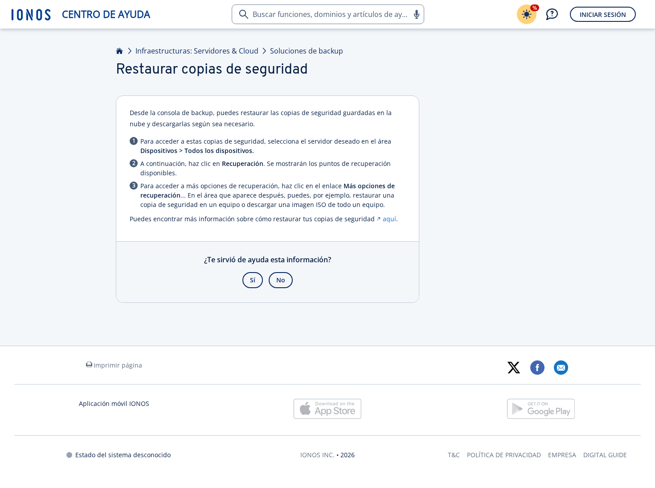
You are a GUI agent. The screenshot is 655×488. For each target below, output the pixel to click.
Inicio (120, 50)
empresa (562, 455)
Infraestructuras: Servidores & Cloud (196, 50)
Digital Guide (605, 455)
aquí (389, 219)
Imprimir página (118, 365)
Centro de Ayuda (106, 14)
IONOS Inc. (317, 455)
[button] (416, 14)
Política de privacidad (504, 455)
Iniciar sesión (603, 14)
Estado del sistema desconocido (123, 455)
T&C (454, 455)
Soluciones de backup (306, 50)
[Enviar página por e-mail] (560, 367)
